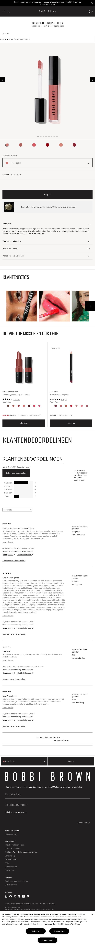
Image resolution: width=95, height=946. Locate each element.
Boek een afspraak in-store (16, 881)
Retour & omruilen (13, 848)
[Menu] (3, 11)
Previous (2, 79)
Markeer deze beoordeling (13, 561)
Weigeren (36, 931)
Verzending (10, 856)
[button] (3, 11)
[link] (90, 11)
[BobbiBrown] (47, 11)
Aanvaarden (59, 931)
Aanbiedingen (11, 859)
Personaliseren (47, 940)
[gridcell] (8, 406)
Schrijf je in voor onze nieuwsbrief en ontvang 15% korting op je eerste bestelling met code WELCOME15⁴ (47, 3)
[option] (7, 145)
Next (92, 79)
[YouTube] (28, 896)
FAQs (7, 863)
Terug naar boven (61, 740)
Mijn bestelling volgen (14, 845)
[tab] (33, 459)
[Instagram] (6, 896)
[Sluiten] (92, 914)
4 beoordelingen (22, 39)
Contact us (9, 870)
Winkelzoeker (11, 866)
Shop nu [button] (47, 194)
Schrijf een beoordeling (16, 473)
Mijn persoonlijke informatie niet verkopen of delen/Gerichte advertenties (30, 909)
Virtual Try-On (11, 885)
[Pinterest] (19, 896)
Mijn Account (10, 834)
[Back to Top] (87, 712)
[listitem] (23, 386)
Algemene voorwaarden (13, 907)
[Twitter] (15, 896)
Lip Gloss (5, 33)
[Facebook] (10, 896)
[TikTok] (23, 896)
